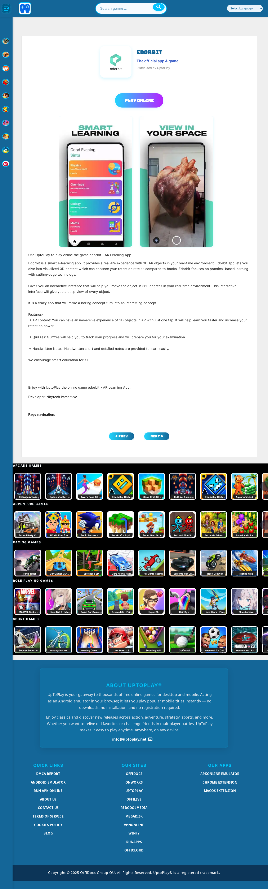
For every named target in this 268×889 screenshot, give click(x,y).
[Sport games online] (6, 122)
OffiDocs (134, 774)
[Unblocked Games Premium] (6, 163)
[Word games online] (6, 150)
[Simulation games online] (6, 109)
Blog (48, 833)
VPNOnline (134, 825)
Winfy (134, 833)
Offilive (134, 799)
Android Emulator (48, 782)
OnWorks (134, 782)
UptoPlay (134, 791)
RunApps (134, 842)
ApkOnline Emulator (219, 774)
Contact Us (48, 808)
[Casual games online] (6, 82)
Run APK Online (48, 791)
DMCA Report (48, 774)
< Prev (121, 436)
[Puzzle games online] (6, 95)
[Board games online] (6, 68)
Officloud (134, 850)
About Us (48, 799)
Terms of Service (48, 816)
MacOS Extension (220, 791)
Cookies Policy (48, 825)
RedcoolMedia (134, 808)
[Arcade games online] (6, 54)
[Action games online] (6, 41)
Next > (157, 436)
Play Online (139, 100)
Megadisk (134, 816)
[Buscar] (159, 7)
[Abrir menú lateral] (6, 8)
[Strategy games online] (6, 136)
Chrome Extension (219, 782)
